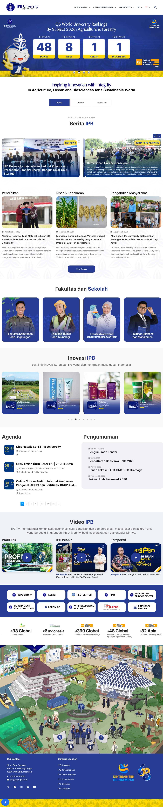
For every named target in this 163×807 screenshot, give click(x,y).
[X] (8, 787)
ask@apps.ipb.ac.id (18, 779)
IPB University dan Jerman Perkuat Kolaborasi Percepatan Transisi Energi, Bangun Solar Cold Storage (35, 170)
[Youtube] (34, 787)
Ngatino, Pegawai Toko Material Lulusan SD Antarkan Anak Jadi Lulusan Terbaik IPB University (26, 239)
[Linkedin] (28, 787)
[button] (68, 419)
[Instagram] (21, 787)
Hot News (70, 143)
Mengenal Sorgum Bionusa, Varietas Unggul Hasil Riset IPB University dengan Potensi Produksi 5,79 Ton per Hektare (80, 239)
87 (53, 504)
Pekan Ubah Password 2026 (108, 479)
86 (48, 504)
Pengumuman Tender (103, 452)
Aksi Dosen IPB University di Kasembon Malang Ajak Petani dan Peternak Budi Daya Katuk (134, 239)
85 (42, 504)
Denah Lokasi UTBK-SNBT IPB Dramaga (115, 470)
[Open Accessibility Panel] (5, 802)
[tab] (59, 102)
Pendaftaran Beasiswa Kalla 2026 (111, 461)
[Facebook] (15, 787)
